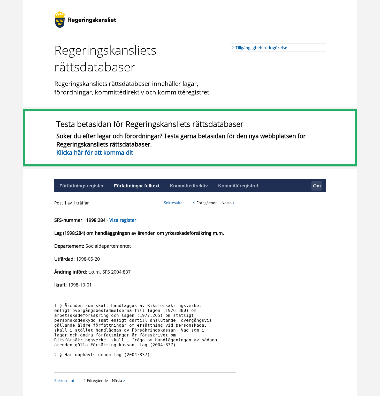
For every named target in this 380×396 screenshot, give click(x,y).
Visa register (122, 220)
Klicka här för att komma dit (94, 152)
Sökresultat (174, 202)
